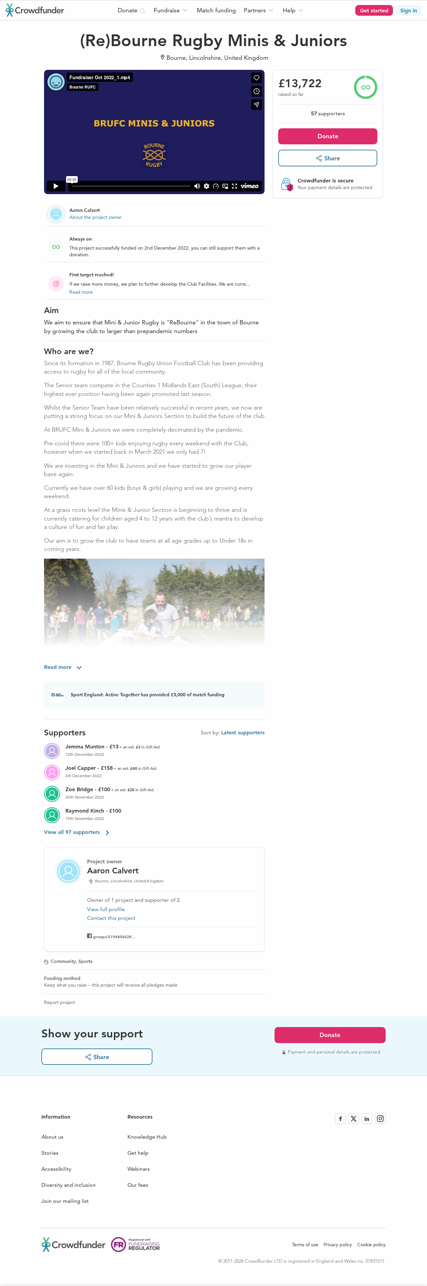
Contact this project (111, 918)
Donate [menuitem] (128, 10)
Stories (49, 1153)
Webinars (138, 1169)
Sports (85, 961)
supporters (328, 113)
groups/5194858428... (114, 936)
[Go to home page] (34, 10)
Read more (81, 292)
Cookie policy (371, 1245)
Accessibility (56, 1169)
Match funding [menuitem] (216, 10)
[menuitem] (171, 10)
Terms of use (305, 1245)
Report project (59, 1002)
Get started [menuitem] (374, 10)
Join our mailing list (65, 1201)
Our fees (137, 1185)
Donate (328, 136)
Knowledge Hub (147, 1137)
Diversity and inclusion (68, 1185)
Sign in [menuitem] (408, 10)
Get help (137, 1153)
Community (63, 961)
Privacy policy (338, 1245)
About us (52, 1137)
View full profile (106, 909)
